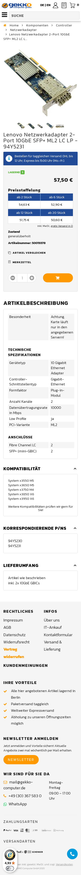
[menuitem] (49, 5)
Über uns (52, 620)
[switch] (10, 868)
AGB (7, 627)
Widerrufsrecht (16, 642)
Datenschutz (14, 635)
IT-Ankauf (53, 627)
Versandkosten (64, 864)
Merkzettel (22, 262)
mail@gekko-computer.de (18, 785)
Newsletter (21, 759)
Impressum (13, 620)
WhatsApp (17, 804)
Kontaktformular (58, 635)
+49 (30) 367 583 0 (25, 796)
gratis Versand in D (62, 226)
